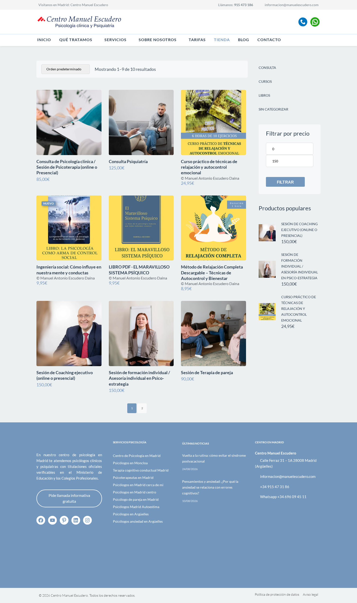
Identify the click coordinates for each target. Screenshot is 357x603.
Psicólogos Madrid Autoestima (136, 507)
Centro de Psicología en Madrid (137, 456)
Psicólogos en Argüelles (131, 514)
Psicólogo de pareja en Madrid (136, 499)
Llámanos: (235, 5)
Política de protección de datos (277, 594)
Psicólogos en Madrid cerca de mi (138, 485)
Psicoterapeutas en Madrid (133, 477)
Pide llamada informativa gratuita (69, 498)
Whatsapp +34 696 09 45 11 (283, 496)
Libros (264, 95)
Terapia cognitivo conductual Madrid (141, 470)
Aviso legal (310, 594)
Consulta (267, 67)
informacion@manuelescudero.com (292, 5)
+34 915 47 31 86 (274, 486)
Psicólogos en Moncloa (130, 463)
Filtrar (285, 182)
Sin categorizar (273, 109)
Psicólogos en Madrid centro (134, 492)
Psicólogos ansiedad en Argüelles (138, 521)
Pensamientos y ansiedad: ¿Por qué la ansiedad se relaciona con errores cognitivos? (210, 487)
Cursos (265, 81)
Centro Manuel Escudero (89, 5)
